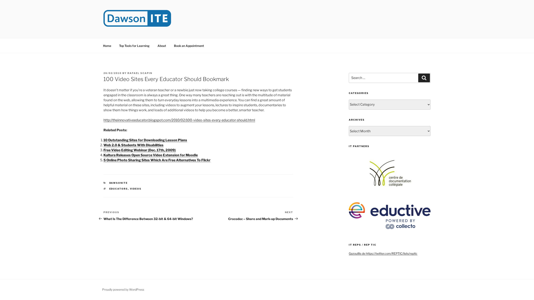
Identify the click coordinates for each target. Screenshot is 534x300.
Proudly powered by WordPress (123, 289)
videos (136, 188)
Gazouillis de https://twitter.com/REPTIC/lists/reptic (383, 253)
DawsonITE (118, 182)
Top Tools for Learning (134, 46)
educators (118, 188)
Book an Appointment (189, 46)
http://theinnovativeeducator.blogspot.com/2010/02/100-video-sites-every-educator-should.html (179, 120)
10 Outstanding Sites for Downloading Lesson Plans (145, 140)
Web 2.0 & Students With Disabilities (133, 145)
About (161, 46)
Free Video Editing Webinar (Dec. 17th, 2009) (139, 150)
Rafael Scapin (139, 73)
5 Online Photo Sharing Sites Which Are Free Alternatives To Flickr (156, 160)
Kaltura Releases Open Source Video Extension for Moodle (150, 155)
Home (107, 46)
